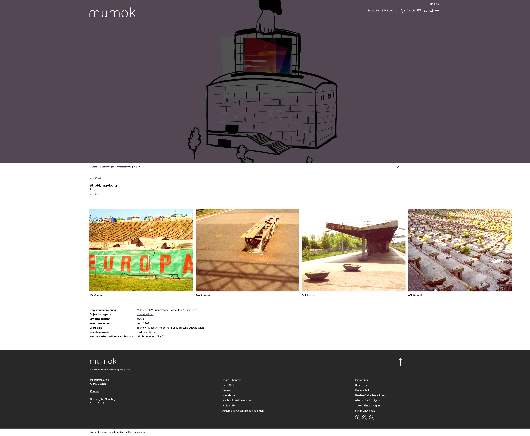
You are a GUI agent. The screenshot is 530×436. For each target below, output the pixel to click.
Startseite (94, 167)
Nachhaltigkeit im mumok (237, 400)
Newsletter (229, 395)
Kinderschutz (362, 390)
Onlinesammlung (125, 167)
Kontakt (94, 391)
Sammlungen (108, 167)
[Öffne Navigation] (436, 10)
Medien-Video (145, 314)
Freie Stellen (229, 385)
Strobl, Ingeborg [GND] (150, 336)
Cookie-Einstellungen (367, 405)
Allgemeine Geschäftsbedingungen (243, 410)
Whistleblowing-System (368, 400)
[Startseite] (112, 14)
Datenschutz (362, 385)
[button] (386, 10)
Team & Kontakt (231, 380)
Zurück (97, 178)
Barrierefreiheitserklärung (370, 395)
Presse (226, 390)
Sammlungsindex (365, 410)
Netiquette (229, 405)
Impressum (361, 380)
